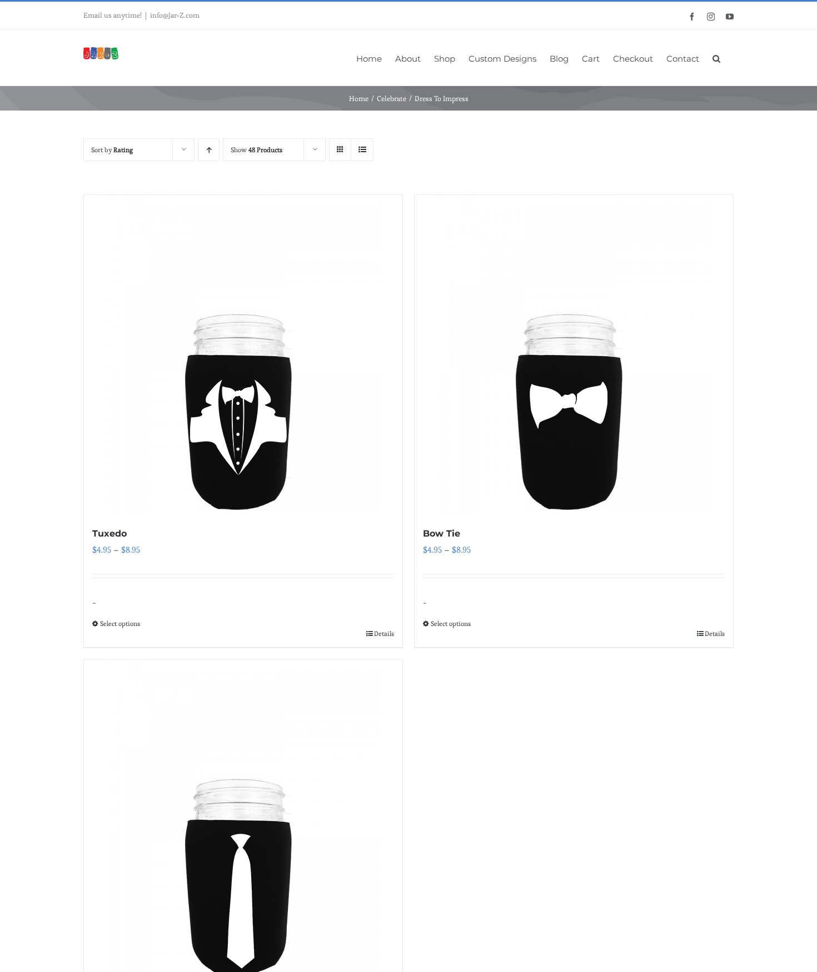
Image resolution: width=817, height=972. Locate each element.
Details (384, 633)
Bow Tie (441, 533)
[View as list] (362, 150)
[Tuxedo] (243, 354)
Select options (120, 623)
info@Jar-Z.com (175, 15)
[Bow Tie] (574, 354)
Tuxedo (109, 533)
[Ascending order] (209, 149)
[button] (716, 58)
